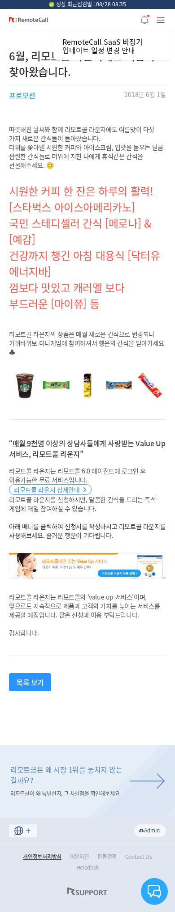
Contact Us (138, 857)
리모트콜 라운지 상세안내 (46, 489)
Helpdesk (87, 867)
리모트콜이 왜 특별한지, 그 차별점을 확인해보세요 (66, 781)
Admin (152, 830)
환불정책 (107, 857)
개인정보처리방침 (42, 857)
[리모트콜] (28, 22)
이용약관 (79, 857)
